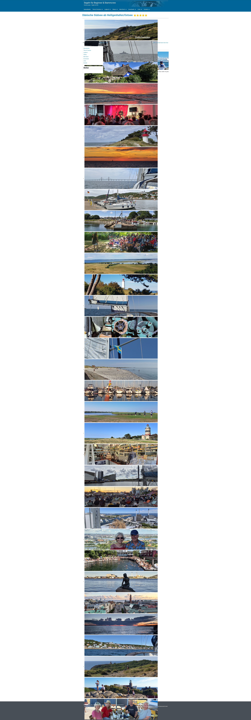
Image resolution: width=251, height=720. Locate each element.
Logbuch (106, 9)
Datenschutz (120, 704)
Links (139, 9)
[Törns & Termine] (102, 9)
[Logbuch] (110, 9)
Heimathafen (87, 9)
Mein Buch (122, 9)
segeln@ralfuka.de (103, 42)
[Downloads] (135, 9)
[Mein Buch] (126, 9)
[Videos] (117, 9)
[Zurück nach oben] (248, 717)
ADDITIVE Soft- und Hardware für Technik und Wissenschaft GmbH (154, 706)
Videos (114, 9)
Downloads (131, 9)
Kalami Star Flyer (164, 42)
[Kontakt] (149, 9)
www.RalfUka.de (88, 704)
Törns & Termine (96, 9)
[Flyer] (156, 42)
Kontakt (146, 9)
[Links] (141, 9)
